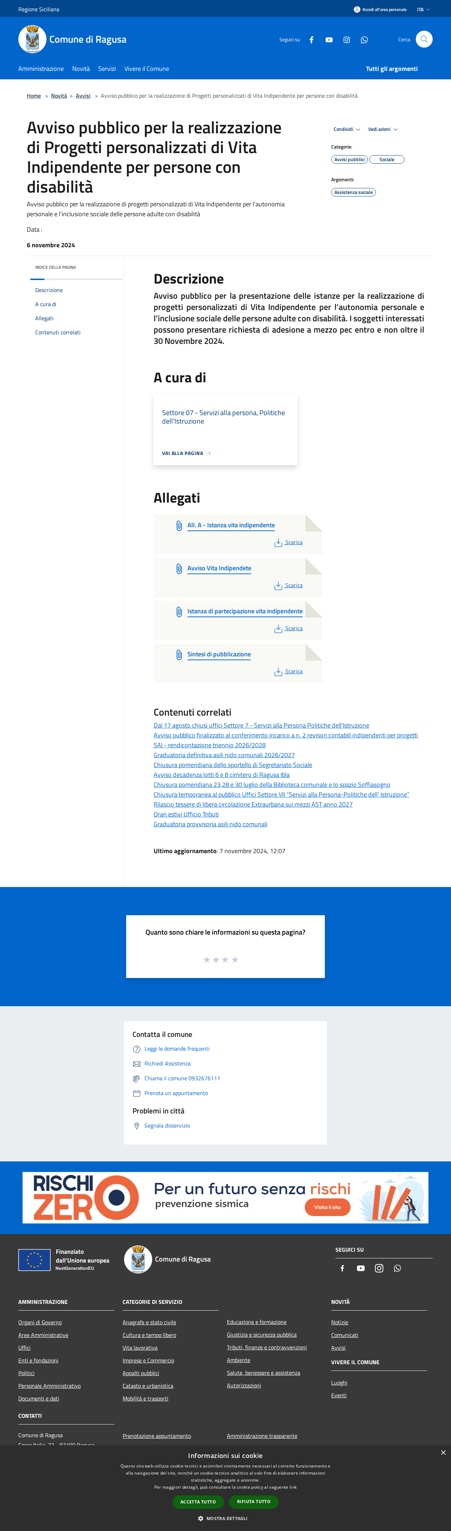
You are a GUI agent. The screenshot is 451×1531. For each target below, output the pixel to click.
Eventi (339, 1395)
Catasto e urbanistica (148, 1385)
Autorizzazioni (244, 1385)
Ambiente (238, 1360)
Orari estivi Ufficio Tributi (186, 814)
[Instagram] (344, 39)
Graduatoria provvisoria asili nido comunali (210, 824)
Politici (26, 1373)
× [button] (443, 1453)
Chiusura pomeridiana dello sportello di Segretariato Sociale (233, 765)
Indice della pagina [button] (55, 267)
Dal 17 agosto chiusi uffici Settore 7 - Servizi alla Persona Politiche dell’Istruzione (261, 725)
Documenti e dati (38, 1398)
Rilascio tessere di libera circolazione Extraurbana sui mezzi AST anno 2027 (253, 804)
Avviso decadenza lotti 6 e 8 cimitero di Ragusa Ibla (222, 774)
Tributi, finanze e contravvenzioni (267, 1347)
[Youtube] (326, 39)
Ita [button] (420, 9)
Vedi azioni (379, 129)
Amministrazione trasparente (262, 1436)
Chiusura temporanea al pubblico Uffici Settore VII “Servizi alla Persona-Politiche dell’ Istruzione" (281, 794)
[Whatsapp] (361, 39)
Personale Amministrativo (49, 1385)
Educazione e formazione (256, 1322)
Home (34, 95)
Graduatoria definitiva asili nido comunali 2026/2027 (224, 755)
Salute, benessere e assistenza (263, 1372)
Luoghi (339, 1382)
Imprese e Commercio (148, 1360)
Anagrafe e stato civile (149, 1322)
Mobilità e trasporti (145, 1398)
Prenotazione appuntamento (157, 1436)
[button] (225, 1518)
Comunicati (344, 1335)
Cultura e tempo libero (149, 1335)
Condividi (344, 129)
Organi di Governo (40, 1322)
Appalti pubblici (141, 1373)
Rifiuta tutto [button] (254, 1502)
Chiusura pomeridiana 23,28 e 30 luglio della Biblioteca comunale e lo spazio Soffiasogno (272, 784)
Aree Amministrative (43, 1335)
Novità (59, 95)
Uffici (24, 1347)
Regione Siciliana (38, 9)
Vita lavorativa (140, 1347)
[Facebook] (309, 39)
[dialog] (225, 1488)
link (293, 1487)
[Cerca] (424, 39)
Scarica (294, 542)
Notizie (339, 1322)
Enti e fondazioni (38, 1360)
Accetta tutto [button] (198, 1502)
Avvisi (83, 95)
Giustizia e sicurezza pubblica (262, 1334)
